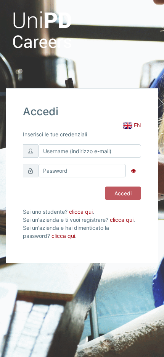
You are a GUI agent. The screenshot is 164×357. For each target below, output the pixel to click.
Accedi (123, 193)
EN (136, 125)
